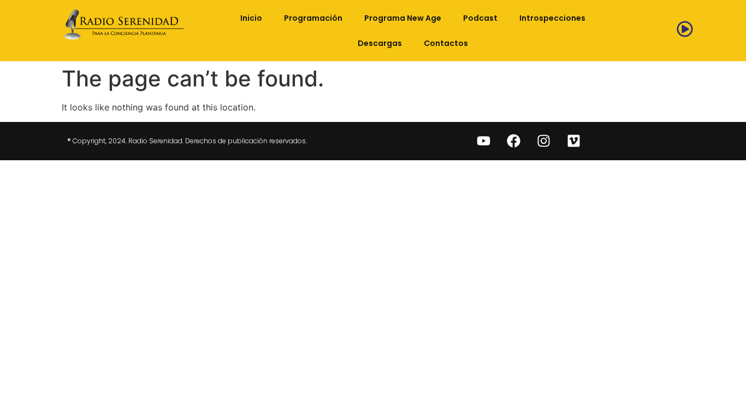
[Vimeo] (574, 141)
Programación (313, 18)
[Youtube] (484, 141)
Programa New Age (402, 18)
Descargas (380, 43)
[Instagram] (544, 141)
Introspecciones (552, 18)
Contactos (446, 43)
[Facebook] (514, 141)
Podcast (480, 18)
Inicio (251, 18)
